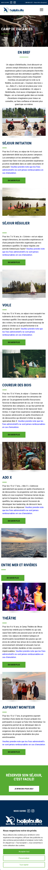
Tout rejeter (24, 865)
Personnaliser (24, 858)
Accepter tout (24, 852)
